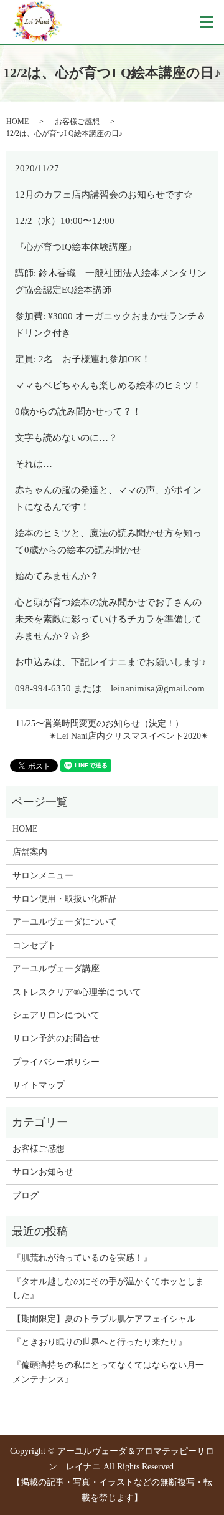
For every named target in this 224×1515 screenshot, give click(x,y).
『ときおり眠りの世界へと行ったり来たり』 (99, 1342)
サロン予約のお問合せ (56, 1038)
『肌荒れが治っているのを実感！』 (82, 1257)
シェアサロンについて (56, 1015)
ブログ (25, 1195)
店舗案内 (29, 852)
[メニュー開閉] (206, 22)
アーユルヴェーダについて (64, 921)
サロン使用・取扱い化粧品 (64, 898)
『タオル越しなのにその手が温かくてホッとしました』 (108, 1288)
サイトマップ (38, 1085)
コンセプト (34, 945)
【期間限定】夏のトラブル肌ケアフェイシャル (103, 1319)
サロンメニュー (42, 875)
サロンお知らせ (42, 1171)
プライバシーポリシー (56, 1062)
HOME (17, 121)
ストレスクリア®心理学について (76, 992)
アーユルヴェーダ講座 (56, 968)
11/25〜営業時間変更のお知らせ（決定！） (100, 723)
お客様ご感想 (77, 121)
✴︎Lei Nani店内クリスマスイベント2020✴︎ (128, 736)
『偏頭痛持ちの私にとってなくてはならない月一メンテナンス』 (108, 1371)
